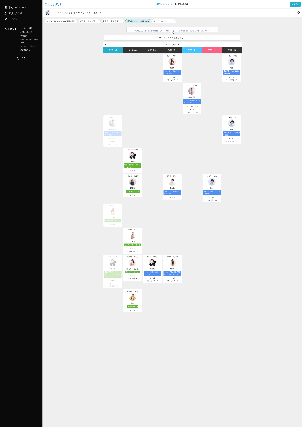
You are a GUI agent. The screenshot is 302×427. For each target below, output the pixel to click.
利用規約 (23, 36)
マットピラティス (132, 251)
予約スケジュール (165, 4)
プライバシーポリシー (28, 46)
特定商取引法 (25, 50)
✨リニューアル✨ (192, 106)
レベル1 (192, 109)
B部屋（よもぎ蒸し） (113, 21)
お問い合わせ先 (26, 32)
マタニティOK (132, 278)
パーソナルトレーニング (164, 21)
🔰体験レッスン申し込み (137, 21)
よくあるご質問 (26, 28)
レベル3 (172, 77)
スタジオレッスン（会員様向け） (61, 21)
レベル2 (132, 195)
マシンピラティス (172, 80)
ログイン (295, 4)
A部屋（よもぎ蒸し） (89, 21)
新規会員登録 (183, 4)
